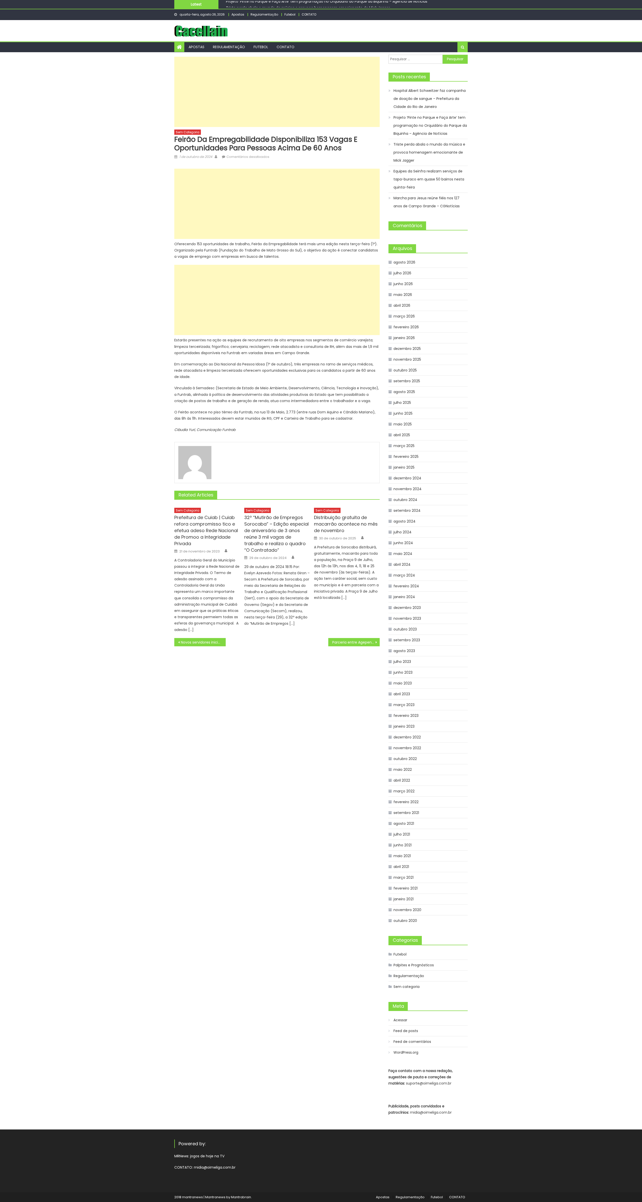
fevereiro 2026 (406, 327)
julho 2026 (402, 273)
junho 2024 (403, 542)
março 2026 (404, 316)
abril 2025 (401, 434)
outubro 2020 (405, 920)
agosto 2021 (403, 823)
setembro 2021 (406, 812)
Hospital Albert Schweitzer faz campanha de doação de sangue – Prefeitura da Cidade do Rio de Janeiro (429, 98)
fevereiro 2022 (406, 801)
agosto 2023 (404, 650)
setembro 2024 (407, 510)
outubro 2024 (405, 499)
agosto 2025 (404, 391)
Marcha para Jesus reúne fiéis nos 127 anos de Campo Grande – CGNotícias (426, 202)
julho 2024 (402, 532)
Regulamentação (264, 14)
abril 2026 (401, 305)
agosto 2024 (404, 521)
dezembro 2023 (407, 607)
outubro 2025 (405, 370)
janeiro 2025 (404, 467)
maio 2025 (402, 424)
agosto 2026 (404, 262)
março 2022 (404, 791)
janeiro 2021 (403, 899)
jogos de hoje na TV (207, 1156)
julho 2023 (402, 661)
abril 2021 (401, 866)
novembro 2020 (407, 909)
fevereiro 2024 (406, 586)
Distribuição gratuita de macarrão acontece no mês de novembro (346, 524)
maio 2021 (402, 855)
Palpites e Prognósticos (413, 965)
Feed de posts (405, 1030)
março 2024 (404, 575)
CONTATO (309, 14)
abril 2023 (401, 694)
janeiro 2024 (404, 596)
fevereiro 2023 (406, 715)
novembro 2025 (407, 359)
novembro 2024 (407, 488)
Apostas (237, 14)
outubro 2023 (405, 629)
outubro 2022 (405, 758)
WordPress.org (405, 1052)
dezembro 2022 (407, 737)
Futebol (289, 14)
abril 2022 (401, 780)
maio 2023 (402, 683)
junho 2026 (403, 283)
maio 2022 (402, 769)
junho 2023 (403, 672)
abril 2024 (402, 564)
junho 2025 (403, 413)
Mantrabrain (241, 1197)
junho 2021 (402, 845)
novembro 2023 (407, 618)
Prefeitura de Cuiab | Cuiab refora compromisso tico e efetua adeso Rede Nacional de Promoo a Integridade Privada (206, 530)
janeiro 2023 (404, 726)
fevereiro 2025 (406, 456)
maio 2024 (402, 553)
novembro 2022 (407, 747)
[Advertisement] (277, 92)
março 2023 (404, 704)
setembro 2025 (406, 381)
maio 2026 (402, 294)
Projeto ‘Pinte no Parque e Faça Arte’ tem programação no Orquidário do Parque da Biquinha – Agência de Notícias (430, 125)
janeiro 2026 (404, 337)
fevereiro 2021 (405, 888)
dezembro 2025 (407, 348)
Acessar (400, 1020)
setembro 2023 (406, 640)
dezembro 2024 (407, 478)
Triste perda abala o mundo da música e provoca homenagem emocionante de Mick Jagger (308, 4)
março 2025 (404, 445)
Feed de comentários (412, 1041)
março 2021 (403, 877)
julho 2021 (401, 834)
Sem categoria (187, 132)
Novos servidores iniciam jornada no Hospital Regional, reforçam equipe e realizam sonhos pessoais (203, 642)
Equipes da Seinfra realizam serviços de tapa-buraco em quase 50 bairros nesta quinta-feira (428, 179)
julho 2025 (402, 402)
